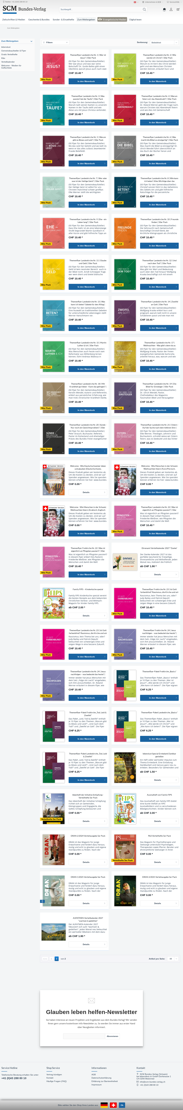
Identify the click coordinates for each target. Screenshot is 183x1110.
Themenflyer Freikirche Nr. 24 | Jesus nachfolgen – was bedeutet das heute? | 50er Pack (159, 632)
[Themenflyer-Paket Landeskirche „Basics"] (125, 726)
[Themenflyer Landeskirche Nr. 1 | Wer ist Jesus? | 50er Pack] (53, 69)
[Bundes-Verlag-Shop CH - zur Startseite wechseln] (24, 10)
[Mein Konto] (171, 9)
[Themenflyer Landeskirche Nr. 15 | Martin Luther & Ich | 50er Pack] (53, 356)
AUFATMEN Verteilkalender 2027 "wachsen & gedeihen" (88, 919)
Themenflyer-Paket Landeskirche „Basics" (159, 712)
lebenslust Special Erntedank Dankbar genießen (159, 755)
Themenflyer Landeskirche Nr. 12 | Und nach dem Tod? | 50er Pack (159, 261)
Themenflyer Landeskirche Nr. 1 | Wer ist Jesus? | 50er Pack (88, 56)
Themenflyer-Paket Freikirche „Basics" (159, 671)
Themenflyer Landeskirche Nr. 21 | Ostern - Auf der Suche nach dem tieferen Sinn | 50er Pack (159, 426)
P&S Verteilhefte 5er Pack (159, 836)
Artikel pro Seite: (157, 959)
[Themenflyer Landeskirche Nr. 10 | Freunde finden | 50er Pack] (125, 233)
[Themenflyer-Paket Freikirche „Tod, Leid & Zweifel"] (53, 726)
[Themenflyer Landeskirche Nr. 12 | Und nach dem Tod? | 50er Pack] (125, 274)
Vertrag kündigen (54, 1074)
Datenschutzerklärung (101, 1078)
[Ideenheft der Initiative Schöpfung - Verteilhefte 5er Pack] (53, 808)
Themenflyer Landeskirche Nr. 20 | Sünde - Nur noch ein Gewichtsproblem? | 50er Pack (88, 426)
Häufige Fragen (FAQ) (56, 1081)
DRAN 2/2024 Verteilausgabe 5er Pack (88, 836)
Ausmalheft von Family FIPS (159, 795)
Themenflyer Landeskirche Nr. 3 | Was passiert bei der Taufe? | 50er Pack (88, 97)
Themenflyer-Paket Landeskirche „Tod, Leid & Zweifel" (88, 755)
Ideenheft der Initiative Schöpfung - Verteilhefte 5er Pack (88, 796)
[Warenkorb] (179, 9)
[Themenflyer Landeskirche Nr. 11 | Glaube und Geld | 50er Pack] (53, 274)
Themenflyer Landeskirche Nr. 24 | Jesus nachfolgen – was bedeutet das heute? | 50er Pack (88, 673)
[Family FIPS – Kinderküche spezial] (53, 603)
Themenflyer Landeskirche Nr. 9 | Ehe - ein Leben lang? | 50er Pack (88, 220)
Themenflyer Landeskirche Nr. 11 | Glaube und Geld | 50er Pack (87, 261)
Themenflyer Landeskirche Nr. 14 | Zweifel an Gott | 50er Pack (159, 303)
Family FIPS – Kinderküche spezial (88, 589)
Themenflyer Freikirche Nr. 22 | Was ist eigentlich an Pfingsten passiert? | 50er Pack (88, 549)
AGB (94, 1074)
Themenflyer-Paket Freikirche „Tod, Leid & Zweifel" (88, 714)
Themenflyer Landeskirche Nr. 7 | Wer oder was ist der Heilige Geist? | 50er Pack (88, 179)
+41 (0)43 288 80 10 (13, 1078)
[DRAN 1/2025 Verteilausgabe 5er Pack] (53, 891)
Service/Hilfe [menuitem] (174, 2)
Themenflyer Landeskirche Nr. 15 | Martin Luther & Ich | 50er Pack (88, 344)
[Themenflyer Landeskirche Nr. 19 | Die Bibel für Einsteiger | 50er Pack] (125, 397)
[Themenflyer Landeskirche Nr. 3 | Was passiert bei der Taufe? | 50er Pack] (53, 110)
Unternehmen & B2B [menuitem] (153, 2)
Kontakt (49, 1078)
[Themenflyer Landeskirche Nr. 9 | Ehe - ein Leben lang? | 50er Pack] (53, 233)
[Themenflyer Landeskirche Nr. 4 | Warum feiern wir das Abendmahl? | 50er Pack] (125, 110)
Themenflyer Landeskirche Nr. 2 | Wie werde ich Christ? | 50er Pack (159, 56)
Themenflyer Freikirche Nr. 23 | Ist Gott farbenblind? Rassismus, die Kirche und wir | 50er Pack (159, 591)
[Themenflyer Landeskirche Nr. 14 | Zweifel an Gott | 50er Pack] (125, 315)
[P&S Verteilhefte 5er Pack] (125, 849)
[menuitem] (103, 9)
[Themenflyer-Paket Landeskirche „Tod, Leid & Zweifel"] (53, 767)
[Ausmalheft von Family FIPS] (125, 808)
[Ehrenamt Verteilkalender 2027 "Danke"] (125, 562)
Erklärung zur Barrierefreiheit (105, 1081)
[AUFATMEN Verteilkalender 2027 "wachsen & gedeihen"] (53, 932)
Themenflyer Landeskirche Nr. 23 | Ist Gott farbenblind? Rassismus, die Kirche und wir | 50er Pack (88, 632)
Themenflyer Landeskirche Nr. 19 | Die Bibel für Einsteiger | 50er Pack (159, 385)
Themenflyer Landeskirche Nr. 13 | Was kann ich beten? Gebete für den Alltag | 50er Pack (88, 303)
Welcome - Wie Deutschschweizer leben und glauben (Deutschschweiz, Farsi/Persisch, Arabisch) (88, 467)
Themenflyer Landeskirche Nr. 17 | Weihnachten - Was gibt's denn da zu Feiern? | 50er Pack (159, 344)
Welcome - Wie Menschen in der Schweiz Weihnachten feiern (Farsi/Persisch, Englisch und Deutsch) (159, 467)
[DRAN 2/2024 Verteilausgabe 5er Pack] (53, 849)
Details (86, 492)
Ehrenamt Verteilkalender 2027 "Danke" (159, 548)
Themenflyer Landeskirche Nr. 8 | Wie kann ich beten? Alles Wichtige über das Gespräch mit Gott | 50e (159, 180)
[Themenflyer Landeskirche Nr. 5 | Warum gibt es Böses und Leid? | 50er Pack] (53, 151)
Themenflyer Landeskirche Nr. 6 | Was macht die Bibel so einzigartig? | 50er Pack (159, 138)
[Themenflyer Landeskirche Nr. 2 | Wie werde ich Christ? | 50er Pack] (125, 69)
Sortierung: (142, 42)
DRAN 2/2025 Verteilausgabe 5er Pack (159, 877)
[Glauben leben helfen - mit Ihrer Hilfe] (164, 9)
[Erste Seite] (45, 958)
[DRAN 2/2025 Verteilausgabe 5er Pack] (125, 891)
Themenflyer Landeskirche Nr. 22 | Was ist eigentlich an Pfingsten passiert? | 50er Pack (159, 508)
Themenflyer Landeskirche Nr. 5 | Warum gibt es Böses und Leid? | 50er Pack (88, 138)
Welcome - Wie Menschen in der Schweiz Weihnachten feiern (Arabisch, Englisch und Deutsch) (88, 508)
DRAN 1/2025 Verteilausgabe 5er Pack (88, 877)
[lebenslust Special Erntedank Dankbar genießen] (125, 767)
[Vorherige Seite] (51, 958)
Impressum (97, 1085)
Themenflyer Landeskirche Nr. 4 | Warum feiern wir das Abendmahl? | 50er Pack (159, 97)
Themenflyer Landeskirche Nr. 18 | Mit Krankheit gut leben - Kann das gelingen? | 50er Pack (87, 385)
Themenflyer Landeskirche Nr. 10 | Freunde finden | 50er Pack (159, 220)
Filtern (49, 42)
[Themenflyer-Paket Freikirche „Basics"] (125, 685)
